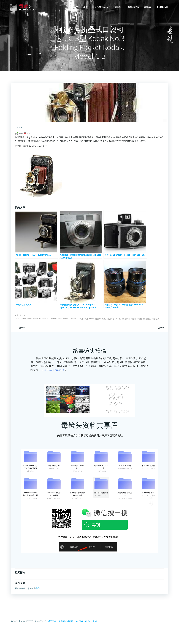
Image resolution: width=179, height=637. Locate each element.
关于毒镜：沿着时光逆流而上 (61, 621)
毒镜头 (19, 127)
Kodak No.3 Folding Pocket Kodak (53, 318)
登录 (38, 588)
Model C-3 (73, 318)
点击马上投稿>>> (54, 370)
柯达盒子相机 (136, 318)
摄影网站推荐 (162, 7)
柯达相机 (147, 318)
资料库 (118, 7)
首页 (76, 7)
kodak (23, 318)
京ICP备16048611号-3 (86, 621)
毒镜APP (147, 7)
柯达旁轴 (126, 318)
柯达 (81, 318)
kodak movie (32, 318)
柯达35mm (89, 318)
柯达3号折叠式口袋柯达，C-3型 (108, 318)
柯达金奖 (155, 318)
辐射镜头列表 (133, 7)
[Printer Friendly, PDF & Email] (23, 134)
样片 (85, 7)
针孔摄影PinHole (102, 7)
